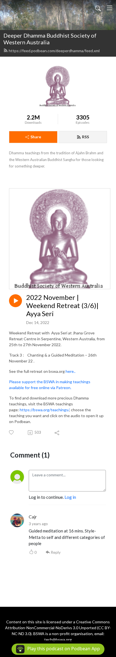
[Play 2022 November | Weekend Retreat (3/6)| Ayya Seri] (15, 300)
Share (35, 136)
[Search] (98, 7)
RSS (85, 136)
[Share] (57, 432)
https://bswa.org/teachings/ (44, 409)
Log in (70, 497)
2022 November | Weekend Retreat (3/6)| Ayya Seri (62, 305)
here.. (70, 371)
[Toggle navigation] (109, 8)
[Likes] (11, 432)
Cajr (33, 516)
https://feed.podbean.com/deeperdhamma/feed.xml (54, 50)
